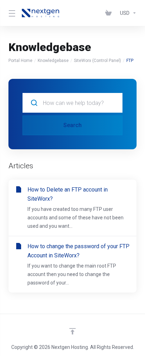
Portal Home (20, 60)
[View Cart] (109, 13)
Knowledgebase (53, 60)
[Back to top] (72, 331)
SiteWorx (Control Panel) (97, 60)
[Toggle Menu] (11, 13)
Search (72, 125)
